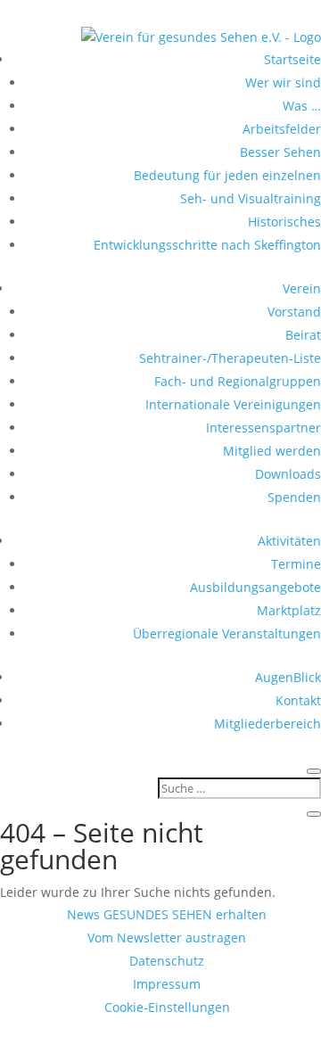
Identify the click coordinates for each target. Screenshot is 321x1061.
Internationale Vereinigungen (233, 404)
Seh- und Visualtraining (250, 198)
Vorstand (294, 311)
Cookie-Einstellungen (167, 1007)
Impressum (167, 983)
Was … (302, 105)
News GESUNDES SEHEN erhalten (167, 914)
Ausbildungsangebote (255, 587)
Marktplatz (289, 610)
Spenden (294, 497)
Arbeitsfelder (282, 128)
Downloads (288, 473)
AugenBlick (288, 677)
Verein (302, 288)
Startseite (292, 59)
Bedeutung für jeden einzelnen (227, 175)
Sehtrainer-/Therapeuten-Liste (230, 358)
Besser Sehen (280, 152)
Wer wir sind (283, 82)
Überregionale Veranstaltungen (227, 633)
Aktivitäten (289, 540)
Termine (296, 563)
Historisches (284, 221)
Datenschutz (166, 960)
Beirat (303, 334)
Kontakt (298, 700)
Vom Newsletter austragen (166, 937)
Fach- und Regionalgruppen (237, 381)
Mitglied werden (272, 450)
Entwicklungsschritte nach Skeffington (207, 244)
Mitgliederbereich (267, 723)
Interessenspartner (263, 427)
